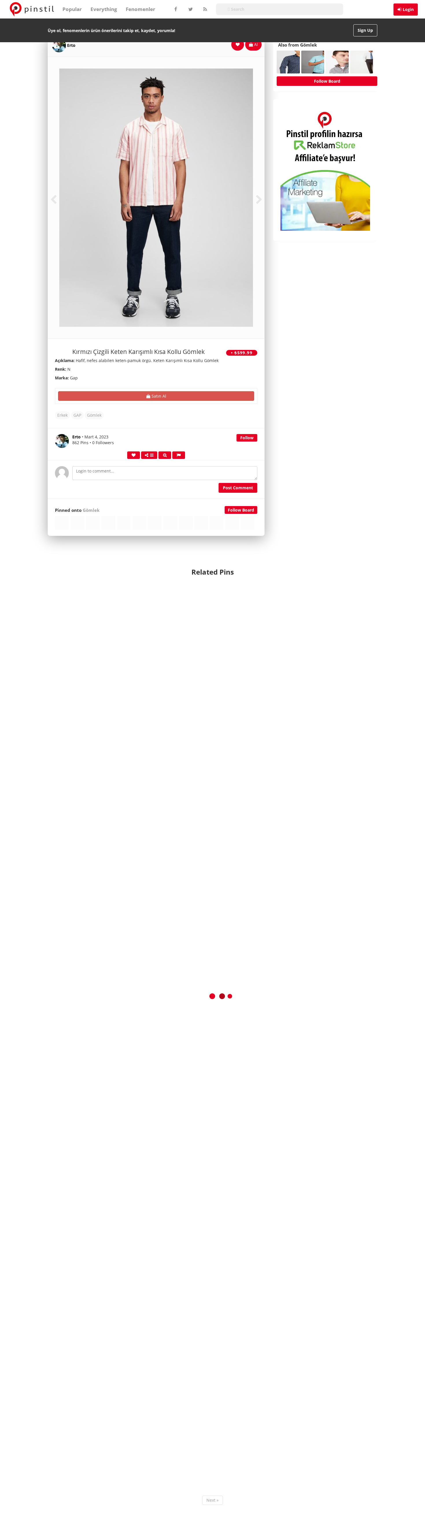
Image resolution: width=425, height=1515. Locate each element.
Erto (71, 45)
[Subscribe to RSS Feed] (204, 9)
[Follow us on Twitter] (190, 9)
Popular (72, 9)
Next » (212, 1500)
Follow (247, 437)
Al (255, 44)
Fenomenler (140, 9)
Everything (103, 9)
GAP (77, 415)
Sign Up (365, 30)
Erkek (62, 415)
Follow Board (241, 510)
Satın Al (158, 396)
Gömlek (94, 415)
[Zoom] (164, 455)
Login (408, 9)
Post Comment (238, 487)
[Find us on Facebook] (175, 9)
